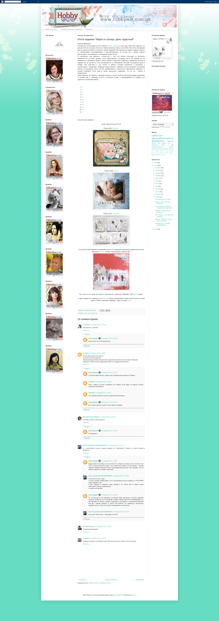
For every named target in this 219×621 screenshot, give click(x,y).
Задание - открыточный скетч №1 (163, 211)
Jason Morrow (118, 595)
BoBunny (154, 149)
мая (156, 186)
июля (157, 181)
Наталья (115, 128)
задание (170, 141)
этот (137, 294)
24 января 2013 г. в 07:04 (98, 538)
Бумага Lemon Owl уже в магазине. (163, 202)
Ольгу (102, 252)
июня (157, 183)
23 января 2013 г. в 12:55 (109, 461)
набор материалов (162, 149)
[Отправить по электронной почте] (100, 310)
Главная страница (50, 29)
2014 (155, 163)
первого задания (113, 46)
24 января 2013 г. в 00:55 (109, 495)
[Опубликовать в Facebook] (107, 310)
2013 (155, 165)
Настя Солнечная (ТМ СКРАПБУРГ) (95, 445)
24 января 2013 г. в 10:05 (121, 512)
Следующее (82, 579)
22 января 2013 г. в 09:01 (108, 417)
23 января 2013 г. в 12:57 (109, 431)
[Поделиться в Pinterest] (109, 310)
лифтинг (171, 147)
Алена (105, 298)
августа (157, 178)
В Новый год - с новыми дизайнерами (162, 224)
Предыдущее (140, 579)
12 (83, 99)
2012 (155, 229)
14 (83, 104)
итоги (85, 313)
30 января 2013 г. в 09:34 (103, 382)
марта (157, 192)
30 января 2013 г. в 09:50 (103, 393)
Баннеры (89, 29)
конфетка (155, 145)
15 (83, 107)
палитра (171, 149)
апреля (157, 189)
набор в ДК (167, 145)
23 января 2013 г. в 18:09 (121, 476)
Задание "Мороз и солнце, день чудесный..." (163, 220)
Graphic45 (162, 150)
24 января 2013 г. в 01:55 (103, 526)
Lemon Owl (155, 152)
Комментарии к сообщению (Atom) (100, 583)
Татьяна (116, 213)
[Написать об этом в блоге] (103, 310)
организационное (92, 313)
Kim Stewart (169, 150)
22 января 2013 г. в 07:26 (98, 325)
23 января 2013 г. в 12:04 (115, 445)
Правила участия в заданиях (71, 29)
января (157, 197)
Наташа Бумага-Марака (91, 417)
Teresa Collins (164, 152)
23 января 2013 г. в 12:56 (109, 338)
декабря (158, 168)
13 (83, 102)
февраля (158, 194)
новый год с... (167, 143)
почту (129, 300)
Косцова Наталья (89, 526)
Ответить (86, 330)
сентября (158, 176)
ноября (157, 170)
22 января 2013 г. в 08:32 (98, 353)
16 (83, 109)
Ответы (87, 334)
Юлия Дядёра (93, 338)
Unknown (86, 353)
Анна (115, 171)
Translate (167, 127)
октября (158, 173)
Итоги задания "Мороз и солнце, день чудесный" (163, 207)
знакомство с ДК (160, 154)
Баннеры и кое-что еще (162, 199)
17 (83, 112)
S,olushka (86, 538)
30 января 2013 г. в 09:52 (109, 402)
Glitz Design (155, 150)
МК (159, 143)
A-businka (86, 325)
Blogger (133, 595)
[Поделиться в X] (105, 310)
